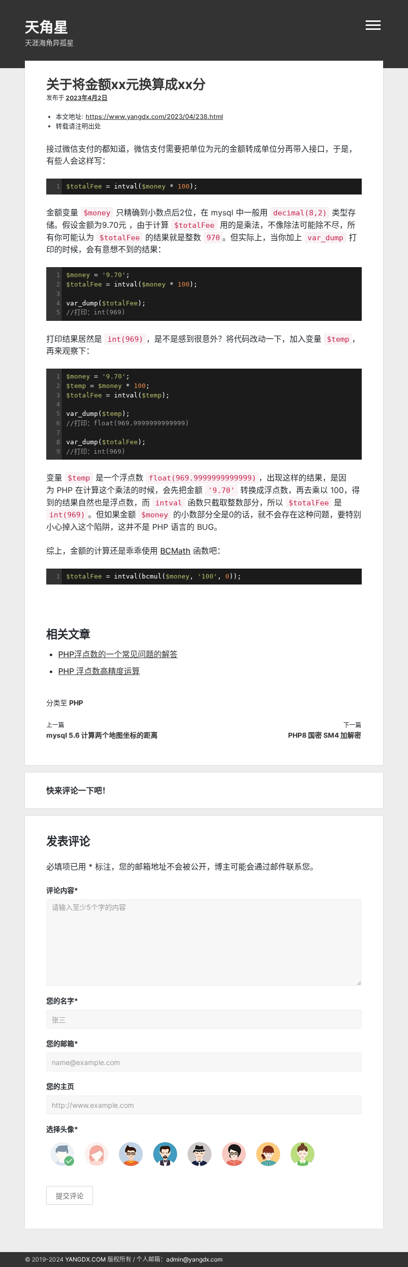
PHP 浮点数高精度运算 (99, 671)
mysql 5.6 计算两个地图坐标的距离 (102, 735)
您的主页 (60, 1086)
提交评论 (70, 1195)
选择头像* (62, 1129)
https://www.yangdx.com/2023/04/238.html (154, 116)
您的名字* (62, 1000)
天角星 (46, 27)
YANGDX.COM (85, 1259)
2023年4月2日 (86, 97)
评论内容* (62, 890)
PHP (76, 702)
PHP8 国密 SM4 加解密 (324, 735)
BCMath (175, 551)
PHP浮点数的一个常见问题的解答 (118, 654)
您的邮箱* (62, 1043)
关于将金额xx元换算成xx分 (125, 84)
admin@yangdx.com (194, 1259)
